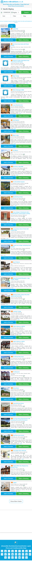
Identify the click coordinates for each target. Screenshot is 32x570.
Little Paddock (16, 120)
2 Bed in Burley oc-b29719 (19, 326)
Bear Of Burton (16, 262)
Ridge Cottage (16, 75)
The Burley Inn (16, 371)
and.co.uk (13, 2)
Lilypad (14, 482)
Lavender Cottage (17, 311)
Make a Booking (24, 40)
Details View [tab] (4, 26)
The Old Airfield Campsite (19, 181)
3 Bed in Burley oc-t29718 (18, 341)
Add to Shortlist (8, 40)
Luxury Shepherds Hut (18, 105)
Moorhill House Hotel (18, 196)
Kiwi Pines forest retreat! (18, 435)
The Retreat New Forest (18, 356)
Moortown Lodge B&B (18, 166)
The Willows (15, 150)
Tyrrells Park (15, 28)
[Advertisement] (16, 521)
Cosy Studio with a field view (19, 450)
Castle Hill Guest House (18, 403)
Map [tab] (12, 26)
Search (26, 12)
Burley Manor (16, 388)
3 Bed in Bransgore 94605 (18, 89)
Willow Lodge (16, 135)
